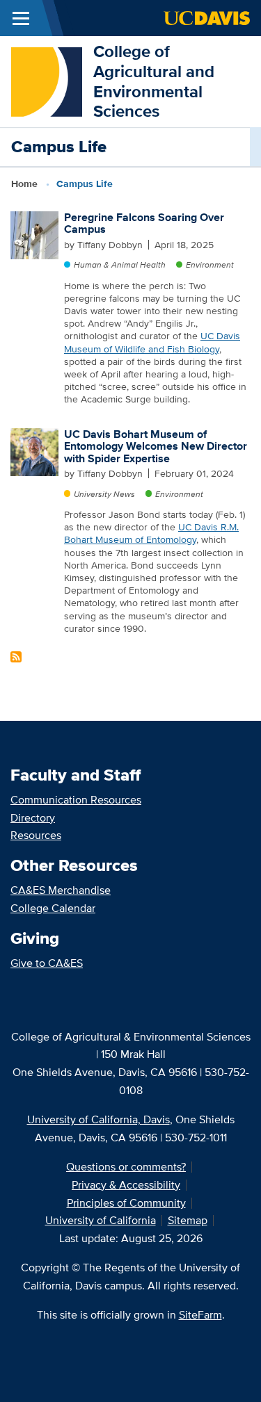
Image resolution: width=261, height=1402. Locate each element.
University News (104, 494)
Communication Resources (75, 800)
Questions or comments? (126, 1167)
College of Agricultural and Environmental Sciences (153, 81)
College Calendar (52, 908)
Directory (32, 818)
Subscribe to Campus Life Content (16, 656)
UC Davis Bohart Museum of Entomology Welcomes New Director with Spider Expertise (155, 446)
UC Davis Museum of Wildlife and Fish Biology (152, 342)
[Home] (46, 80)
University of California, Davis (98, 1119)
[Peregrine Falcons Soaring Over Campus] (34, 234)
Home (24, 183)
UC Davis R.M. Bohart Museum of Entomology (151, 533)
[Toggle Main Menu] (21, 18)
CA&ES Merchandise (60, 890)
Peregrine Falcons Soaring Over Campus (144, 223)
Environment (210, 264)
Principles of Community (126, 1203)
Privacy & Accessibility (126, 1185)
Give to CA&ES (46, 963)
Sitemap (187, 1220)
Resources (35, 835)
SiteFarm (200, 1315)
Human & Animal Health (120, 264)
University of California (100, 1220)
